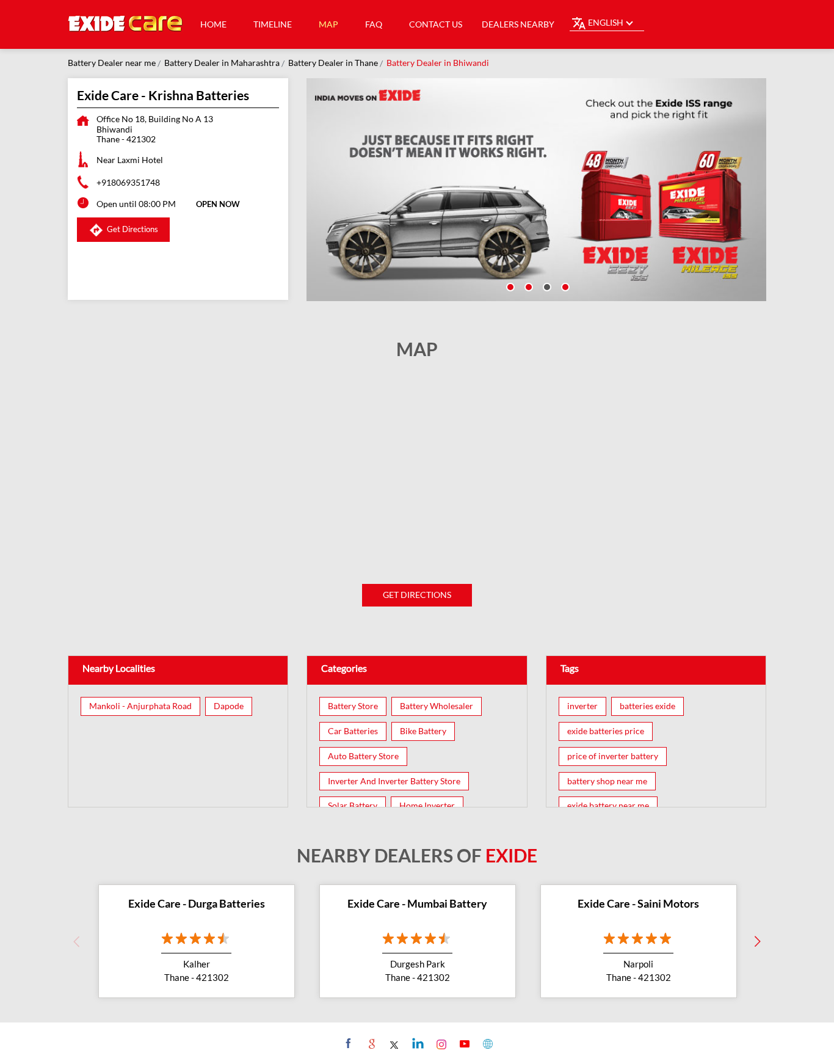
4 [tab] (564, 286)
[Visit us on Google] (370, 1043)
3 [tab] (546, 286)
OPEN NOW (218, 204)
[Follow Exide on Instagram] (440, 1043)
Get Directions (417, 594)
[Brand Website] (486, 1043)
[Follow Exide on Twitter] (393, 1043)
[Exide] (126, 24)
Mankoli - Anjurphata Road (140, 706)
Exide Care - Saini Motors (638, 903)
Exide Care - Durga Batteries (196, 903)
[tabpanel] (536, 189)
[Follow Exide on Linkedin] (416, 1043)
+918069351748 (128, 182)
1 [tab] (509, 286)
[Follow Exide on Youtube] (463, 1043)
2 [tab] (527, 286)
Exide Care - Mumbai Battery (417, 903)
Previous (77, 941)
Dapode (229, 706)
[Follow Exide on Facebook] (347, 1043)
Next (758, 941)
